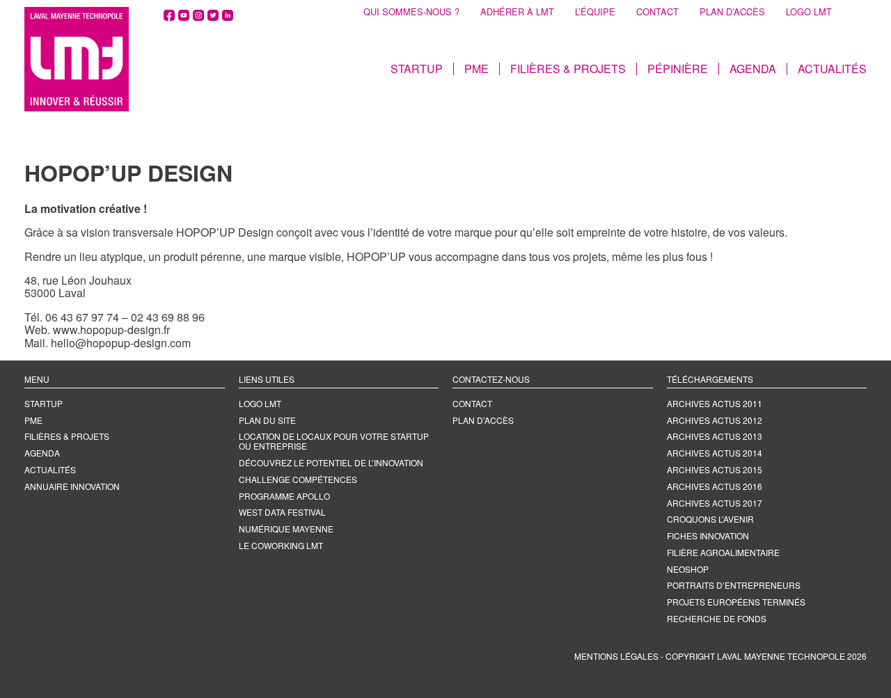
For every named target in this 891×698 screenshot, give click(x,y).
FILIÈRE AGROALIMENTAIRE (723, 552)
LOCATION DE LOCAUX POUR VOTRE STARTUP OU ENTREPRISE (334, 441)
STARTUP (417, 69)
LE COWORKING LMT (281, 545)
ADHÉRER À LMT (517, 12)
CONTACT (657, 12)
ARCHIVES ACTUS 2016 (714, 486)
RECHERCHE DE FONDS (716, 618)
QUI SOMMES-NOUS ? (411, 12)
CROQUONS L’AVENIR (710, 519)
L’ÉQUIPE (595, 12)
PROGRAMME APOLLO (284, 496)
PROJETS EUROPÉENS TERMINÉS (736, 602)
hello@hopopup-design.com (122, 343)
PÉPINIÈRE (677, 69)
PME (476, 69)
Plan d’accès (483, 420)
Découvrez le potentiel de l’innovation (331, 462)
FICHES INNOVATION (708, 535)
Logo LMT (260, 403)
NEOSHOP (688, 569)
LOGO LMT (809, 12)
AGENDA (753, 69)
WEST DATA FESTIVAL (282, 512)
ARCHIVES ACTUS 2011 (714, 403)
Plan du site (267, 420)
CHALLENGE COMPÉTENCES (298, 479)
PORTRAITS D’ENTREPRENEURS (734, 585)
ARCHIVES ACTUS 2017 (714, 503)
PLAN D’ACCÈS (732, 12)
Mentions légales (616, 656)
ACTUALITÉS (832, 69)
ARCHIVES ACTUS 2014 (714, 453)
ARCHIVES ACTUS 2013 (714, 436)
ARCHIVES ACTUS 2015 (714, 469)
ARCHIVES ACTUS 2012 (714, 420)
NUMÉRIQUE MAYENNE (286, 528)
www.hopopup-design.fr (111, 330)
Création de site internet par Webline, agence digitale (153, 666)
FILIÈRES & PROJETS (568, 69)
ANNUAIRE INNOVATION (72, 486)
